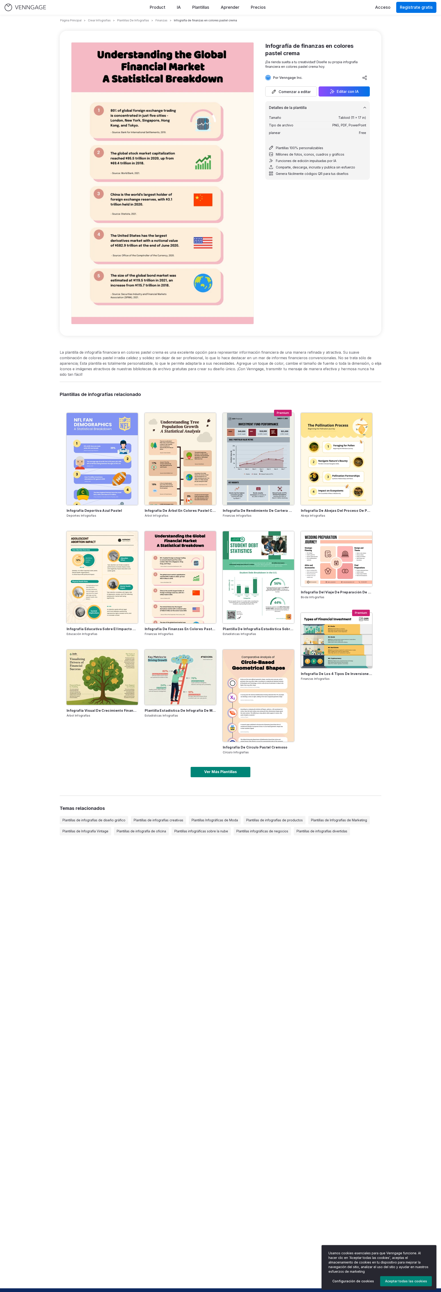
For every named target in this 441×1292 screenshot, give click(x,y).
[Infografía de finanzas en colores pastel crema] (180, 577)
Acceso (382, 7)
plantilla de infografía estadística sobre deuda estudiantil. (258, 629)
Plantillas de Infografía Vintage (85, 831)
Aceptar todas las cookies (406, 1281)
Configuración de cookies (353, 1281)
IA (179, 7)
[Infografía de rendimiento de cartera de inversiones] (258, 459)
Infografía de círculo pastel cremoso (255, 747)
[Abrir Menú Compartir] (365, 78)
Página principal (71, 20)
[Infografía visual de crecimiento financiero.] (102, 677)
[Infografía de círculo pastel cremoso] (258, 696)
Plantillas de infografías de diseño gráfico (93, 820)
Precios (258, 7)
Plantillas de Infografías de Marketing (339, 820)
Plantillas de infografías (133, 20)
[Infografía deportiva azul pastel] (102, 459)
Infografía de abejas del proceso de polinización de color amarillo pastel (336, 510)
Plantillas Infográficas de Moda (215, 820)
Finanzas (161, 20)
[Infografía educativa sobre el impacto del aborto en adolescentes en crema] (102, 577)
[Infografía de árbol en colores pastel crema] (180, 459)
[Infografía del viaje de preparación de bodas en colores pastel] (336, 558)
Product (157, 7)
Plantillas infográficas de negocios (262, 831)
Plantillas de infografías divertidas (322, 831)
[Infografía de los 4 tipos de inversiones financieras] (336, 640)
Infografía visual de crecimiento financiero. (102, 710)
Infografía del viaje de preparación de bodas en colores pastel (336, 592)
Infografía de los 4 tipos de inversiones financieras (336, 674)
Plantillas (200, 7)
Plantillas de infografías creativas (158, 820)
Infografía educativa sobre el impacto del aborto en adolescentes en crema (102, 629)
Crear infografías (99, 20)
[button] (291, 91)
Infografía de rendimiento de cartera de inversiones (258, 510)
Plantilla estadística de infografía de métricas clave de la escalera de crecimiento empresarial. (180, 710)
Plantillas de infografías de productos (274, 820)
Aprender (230, 7)
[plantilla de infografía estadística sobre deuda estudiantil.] (258, 577)
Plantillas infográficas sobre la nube (201, 831)
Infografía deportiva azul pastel (94, 510)
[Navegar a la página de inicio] (25, 7)
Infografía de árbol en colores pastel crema (180, 510)
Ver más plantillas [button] (220, 771)
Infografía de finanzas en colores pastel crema (180, 629)
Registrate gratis (416, 7)
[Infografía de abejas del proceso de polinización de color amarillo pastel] (336, 459)
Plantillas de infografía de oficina (141, 831)
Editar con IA (348, 91)
